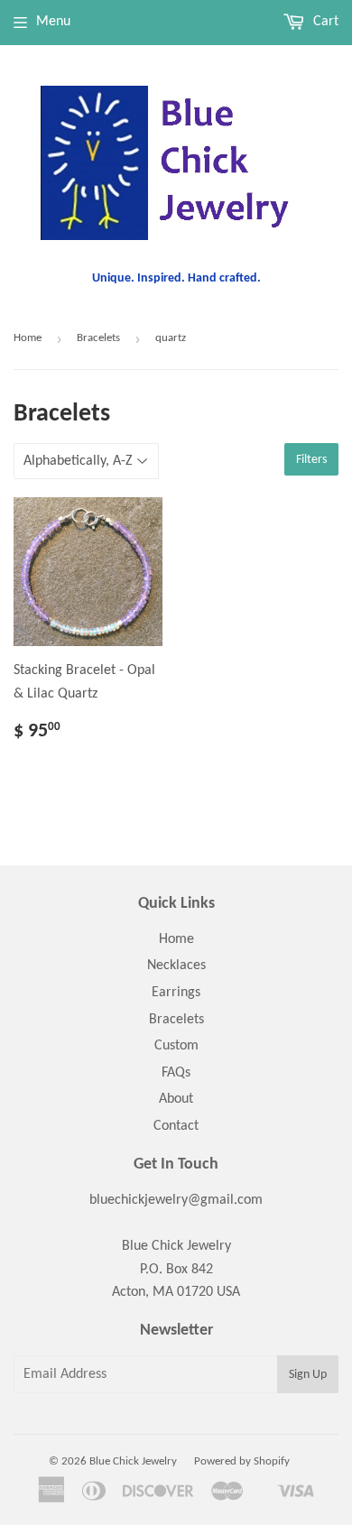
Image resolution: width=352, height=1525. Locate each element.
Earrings (176, 992)
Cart (324, 21)
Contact (176, 1126)
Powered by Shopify (242, 1461)
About (176, 1099)
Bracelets (98, 338)
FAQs (176, 1073)
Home (28, 338)
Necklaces (176, 965)
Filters (311, 460)
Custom (176, 1046)
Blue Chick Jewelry (133, 1461)
